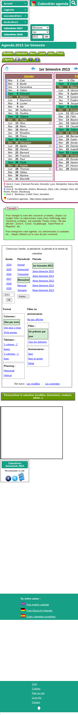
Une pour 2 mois (12, 327)
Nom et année (35, 358)
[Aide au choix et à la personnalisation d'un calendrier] (37, 60)
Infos (51, 53)
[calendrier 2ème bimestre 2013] (75, 69)
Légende (8, 59)
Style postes (10, 332)
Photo (60, 53)
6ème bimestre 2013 (43, 290)
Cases (41, 53)
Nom (30, 354)
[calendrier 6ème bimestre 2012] (33, 69)
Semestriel (23, 269)
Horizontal (9, 370)
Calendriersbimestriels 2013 (15, 464)
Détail (31, 363)
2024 (8, 264)
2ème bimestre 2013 (43, 271)
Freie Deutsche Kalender (39, 610)
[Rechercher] (73, 3)
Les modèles (33, 383)
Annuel (21, 264)
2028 (8, 283)
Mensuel (21, 285)
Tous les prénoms (37, 342)
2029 (8, 288)
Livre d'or (36, 697)
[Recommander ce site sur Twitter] (15, 480)
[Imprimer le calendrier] (30, 60)
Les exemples (52, 383)
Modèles (8, 53)
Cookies (36, 688)
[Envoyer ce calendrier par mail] (24, 59)
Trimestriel (22, 274)
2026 (8, 274)
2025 (8, 269)
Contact (36, 702)
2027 (8, 279)
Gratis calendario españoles (41, 616)
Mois (33, 53)
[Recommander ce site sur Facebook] (8, 480)
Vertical (8, 375)
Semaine (22, 290)
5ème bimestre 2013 (43, 285)
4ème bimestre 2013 (43, 280)
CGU (34, 684)
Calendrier (21, 53)
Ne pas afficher (35, 319)
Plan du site (38, 693)
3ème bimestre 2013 (43, 276)
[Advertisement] (52, 15)
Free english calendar (37, 604)
